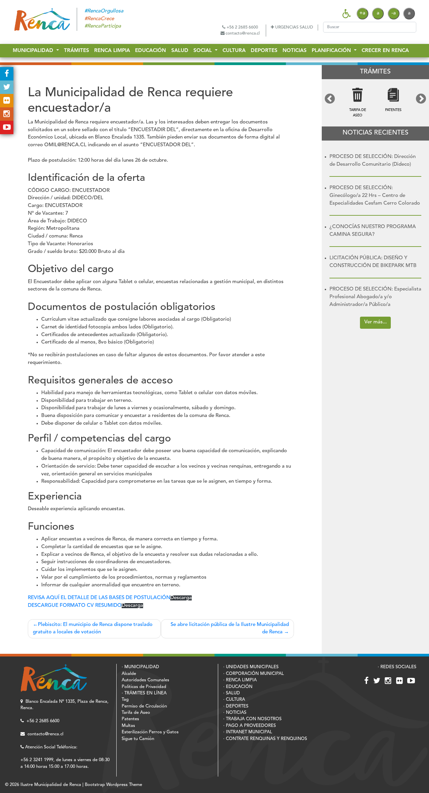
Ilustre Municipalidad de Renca (50, 785)
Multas (128, 726)
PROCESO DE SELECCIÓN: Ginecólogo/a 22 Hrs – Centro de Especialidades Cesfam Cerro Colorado (374, 196)
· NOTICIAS (234, 712)
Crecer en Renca (385, 51)
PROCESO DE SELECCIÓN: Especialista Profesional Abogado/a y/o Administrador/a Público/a (375, 297)
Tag (125, 699)
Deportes (264, 51)
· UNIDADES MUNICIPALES (251, 667)
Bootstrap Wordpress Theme (113, 785)
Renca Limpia (112, 51)
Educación (150, 51)
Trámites (76, 51)
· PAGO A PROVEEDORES (249, 726)
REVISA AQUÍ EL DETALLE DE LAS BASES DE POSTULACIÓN (99, 597)
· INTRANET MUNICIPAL (247, 732)
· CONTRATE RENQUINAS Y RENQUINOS (265, 739)
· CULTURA (234, 699)
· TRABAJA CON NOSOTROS (252, 719)
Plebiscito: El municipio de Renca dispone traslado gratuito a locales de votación (92, 628)
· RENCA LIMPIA (240, 680)
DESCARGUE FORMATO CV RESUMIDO (75, 605)
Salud (179, 51)
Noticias (295, 51)
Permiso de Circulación (144, 706)
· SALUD (231, 693)
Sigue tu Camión (138, 739)
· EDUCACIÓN (237, 687)
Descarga (181, 597)
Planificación (332, 51)
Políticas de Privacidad (144, 687)
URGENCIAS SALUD (293, 27)
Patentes (130, 719)
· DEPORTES (235, 706)
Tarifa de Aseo (136, 712)
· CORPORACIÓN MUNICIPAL (253, 674)
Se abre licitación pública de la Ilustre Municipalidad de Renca (230, 628)
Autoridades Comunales (145, 680)
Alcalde (129, 674)
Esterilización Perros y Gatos (150, 732)
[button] (330, 98)
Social (203, 51)
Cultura (234, 51)
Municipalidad (34, 51)
